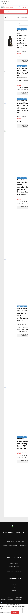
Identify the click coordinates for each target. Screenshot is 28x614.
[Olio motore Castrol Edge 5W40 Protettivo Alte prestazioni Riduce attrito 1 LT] (10, 108)
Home (17, 17)
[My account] (24, 2)
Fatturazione (14, 584)
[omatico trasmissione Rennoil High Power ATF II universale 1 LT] (10, 445)
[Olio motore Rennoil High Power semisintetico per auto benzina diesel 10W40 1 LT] (10, 189)
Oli (25, 51)
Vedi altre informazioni (5, 612)
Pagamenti (14, 569)
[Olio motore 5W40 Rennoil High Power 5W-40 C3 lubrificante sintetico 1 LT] (10, 76)
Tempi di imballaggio (14, 566)
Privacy (14, 590)
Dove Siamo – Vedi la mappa (14, 571)
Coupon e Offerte (14, 560)
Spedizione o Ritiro (14, 563)
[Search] (25, 12)
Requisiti (14, 587)
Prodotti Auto (24, 17)
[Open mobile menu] (1, 11)
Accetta (15, 612)
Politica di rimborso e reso (14, 582)
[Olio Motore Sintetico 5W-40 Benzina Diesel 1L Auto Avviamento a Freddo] (10, 317)
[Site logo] (8, 2)
